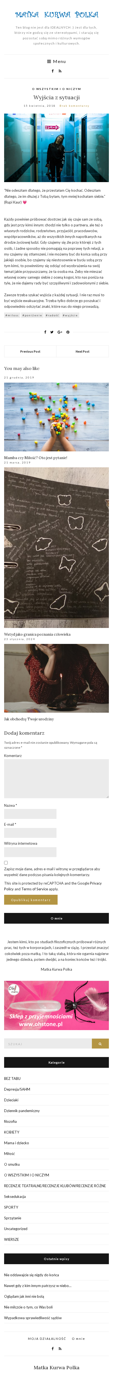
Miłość (9, 1153)
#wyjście (70, 315)
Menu (59, 61)
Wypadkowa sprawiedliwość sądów (33, 1318)
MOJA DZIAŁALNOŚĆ (47, 1338)
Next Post (82, 351)
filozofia (10, 1121)
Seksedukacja (15, 1196)
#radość (52, 315)
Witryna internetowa (20, 843)
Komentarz (13, 755)
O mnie (78, 1338)
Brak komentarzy (74, 105)
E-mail (10, 824)
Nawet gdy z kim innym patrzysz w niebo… (37, 1285)
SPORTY (11, 1207)
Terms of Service (34, 889)
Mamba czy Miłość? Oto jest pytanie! (35, 457)
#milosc (12, 315)
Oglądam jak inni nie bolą (24, 1296)
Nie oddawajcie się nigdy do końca (31, 1275)
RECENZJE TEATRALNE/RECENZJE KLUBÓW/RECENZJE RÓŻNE (55, 1186)
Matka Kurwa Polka (57, 1367)
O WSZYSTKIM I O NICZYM (56, 88)
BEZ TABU (12, 1078)
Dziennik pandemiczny (22, 1110)
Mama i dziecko (16, 1143)
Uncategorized (15, 1228)
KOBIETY (11, 1132)
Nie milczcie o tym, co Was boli (28, 1307)
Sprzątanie (12, 1218)
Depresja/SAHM (17, 1089)
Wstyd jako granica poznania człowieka (37, 634)
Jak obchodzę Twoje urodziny (29, 719)
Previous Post (30, 351)
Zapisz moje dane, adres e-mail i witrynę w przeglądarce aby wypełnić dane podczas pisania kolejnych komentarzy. (52, 872)
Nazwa (10, 805)
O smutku (12, 1164)
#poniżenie (32, 315)
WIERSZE (11, 1239)
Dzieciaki (11, 1100)
